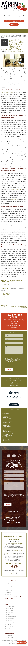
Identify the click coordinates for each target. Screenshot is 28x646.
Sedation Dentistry (7, 435)
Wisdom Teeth (6, 440)
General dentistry (7, 424)
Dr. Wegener (21, 543)
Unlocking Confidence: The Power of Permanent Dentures (15, 307)
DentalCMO (8, 642)
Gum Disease (6, 425)
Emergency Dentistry (10, 616)
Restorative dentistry (18, 51)
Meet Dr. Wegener (9, 586)
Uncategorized (6, 439)
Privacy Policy (13, 572)
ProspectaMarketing (14, 643)
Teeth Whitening (9, 629)
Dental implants (7, 418)
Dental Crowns (6, 416)
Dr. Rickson (7, 544)
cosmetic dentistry (18, 550)
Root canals (14, 199)
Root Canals (8, 624)
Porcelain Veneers (7, 431)
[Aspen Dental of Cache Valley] (14, 6)
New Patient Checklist (10, 600)
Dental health (6, 417)
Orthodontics (6, 430)
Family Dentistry (9, 618)
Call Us (9, 21)
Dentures (5, 420)
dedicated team (19, 544)
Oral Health (10, 51)
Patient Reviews (9, 637)
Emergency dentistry (8, 421)
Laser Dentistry (6, 427)
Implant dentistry (7, 426)
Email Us (19, 21)
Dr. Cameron (14, 543)
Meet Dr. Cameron (9, 584)
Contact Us (8, 594)
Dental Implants (9, 610)
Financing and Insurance (11, 602)
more (12, 553)
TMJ (4, 438)
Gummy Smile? (6, 305)
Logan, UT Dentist (5, 35)
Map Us (14, 24)
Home (6, 582)
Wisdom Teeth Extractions (11, 631)
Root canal (3, 53)
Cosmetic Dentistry (7, 414)
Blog (11, 35)
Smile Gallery (8, 635)
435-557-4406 (6, 284)
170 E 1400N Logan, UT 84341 (12, 521)
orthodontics (16, 552)
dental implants (16, 189)
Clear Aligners (6, 413)
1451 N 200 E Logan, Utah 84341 (6, 295)
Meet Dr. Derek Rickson (11, 588)
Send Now (9, 369)
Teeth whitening (7, 437)
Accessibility (8, 592)
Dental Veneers (9, 612)
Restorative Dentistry (10, 622)
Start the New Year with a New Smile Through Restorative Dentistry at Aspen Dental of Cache (12, 45)
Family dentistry (7, 422)
